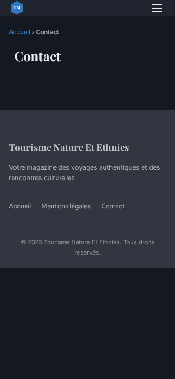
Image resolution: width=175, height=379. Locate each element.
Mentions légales (66, 206)
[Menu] (157, 8)
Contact (113, 206)
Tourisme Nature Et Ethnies (69, 147)
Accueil (19, 31)
